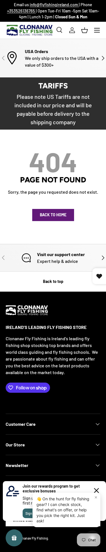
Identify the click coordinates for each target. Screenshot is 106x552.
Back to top (53, 281)
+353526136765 (21, 10)
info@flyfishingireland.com (54, 4)
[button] (84, 30)
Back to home (53, 214)
